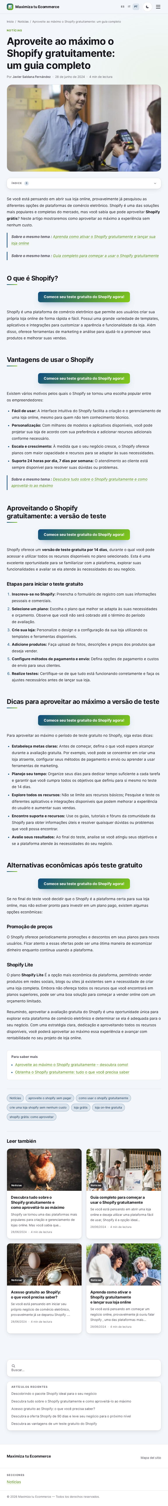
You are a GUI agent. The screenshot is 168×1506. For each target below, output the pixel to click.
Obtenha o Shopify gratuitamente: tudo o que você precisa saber (72, 1072)
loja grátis (81, 1107)
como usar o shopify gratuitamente (103, 1098)
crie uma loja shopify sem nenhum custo (38, 1107)
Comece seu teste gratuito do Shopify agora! (84, 297)
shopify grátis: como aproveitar (32, 1117)
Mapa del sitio (151, 1457)
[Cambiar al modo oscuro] (147, 7)
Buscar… (17, 1370)
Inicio (10, 21)
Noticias (23, 21)
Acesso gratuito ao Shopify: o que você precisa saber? (53, 1409)
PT (136, 6)
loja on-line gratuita (108, 1107)
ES (122, 6)
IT (129, 6)
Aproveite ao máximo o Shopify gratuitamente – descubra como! (71, 1064)
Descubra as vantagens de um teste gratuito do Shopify (54, 1424)
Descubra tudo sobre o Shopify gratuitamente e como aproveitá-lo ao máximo (71, 1401)
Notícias (14, 30)
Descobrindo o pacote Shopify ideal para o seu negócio (54, 1394)
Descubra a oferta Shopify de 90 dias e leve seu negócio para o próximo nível (71, 1416)
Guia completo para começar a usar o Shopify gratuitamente (106, 256)
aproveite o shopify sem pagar (49, 1098)
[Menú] (158, 7)
